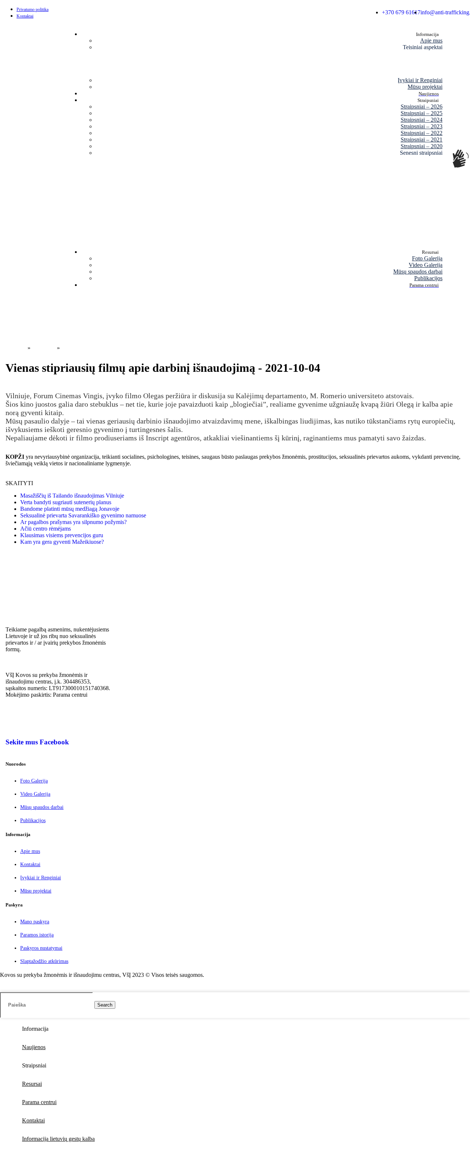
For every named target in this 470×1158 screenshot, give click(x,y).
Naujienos (43, 348)
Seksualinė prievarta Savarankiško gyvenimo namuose (83, 515)
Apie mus (431, 40)
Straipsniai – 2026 (421, 106)
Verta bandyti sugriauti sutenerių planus (65, 502)
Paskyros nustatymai (41, 948)
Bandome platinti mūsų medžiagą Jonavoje (69, 509)
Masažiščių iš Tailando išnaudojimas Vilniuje (72, 495)
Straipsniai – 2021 (421, 139)
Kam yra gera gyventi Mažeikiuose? (62, 542)
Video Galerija (425, 265)
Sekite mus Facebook (37, 742)
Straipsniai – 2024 (421, 120)
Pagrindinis (13, 348)
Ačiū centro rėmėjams (45, 528)
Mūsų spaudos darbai (417, 271)
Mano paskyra (34, 921)
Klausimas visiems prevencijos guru (61, 535)
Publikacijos (428, 278)
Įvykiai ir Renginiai (420, 80)
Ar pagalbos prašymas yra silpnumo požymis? (73, 522)
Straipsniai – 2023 (421, 126)
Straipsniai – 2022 (421, 133)
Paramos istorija (37, 935)
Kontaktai (30, 864)
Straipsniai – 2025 (421, 113)
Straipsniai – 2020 (421, 146)
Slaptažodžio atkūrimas (44, 961)
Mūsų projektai (425, 87)
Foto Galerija (427, 258)
